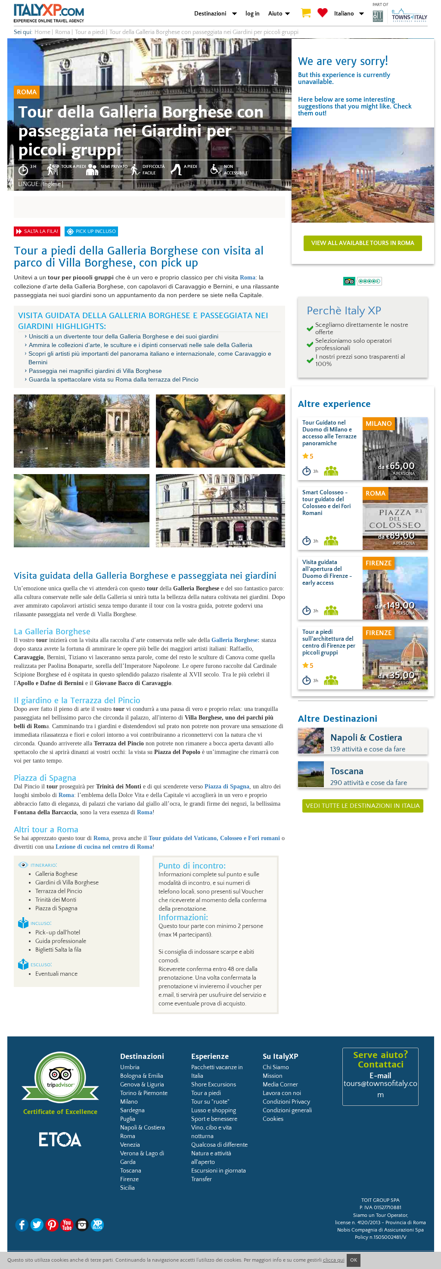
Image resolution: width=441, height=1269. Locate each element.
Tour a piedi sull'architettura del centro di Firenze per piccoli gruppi (328, 642)
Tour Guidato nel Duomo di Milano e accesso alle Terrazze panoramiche (329, 433)
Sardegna (132, 1110)
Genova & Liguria (142, 1084)
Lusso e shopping (213, 1110)
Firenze (129, 1179)
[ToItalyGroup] (400, 15)
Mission (273, 1076)
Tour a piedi (206, 1093)
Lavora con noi (282, 1093)
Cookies (273, 1119)
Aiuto (275, 13)
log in (252, 13)
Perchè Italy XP (344, 310)
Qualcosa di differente (219, 1145)
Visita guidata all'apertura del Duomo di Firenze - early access (327, 572)
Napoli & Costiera (142, 1127)
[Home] (49, 12)
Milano (129, 1101)
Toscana (130, 1170)
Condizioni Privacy (286, 1101)
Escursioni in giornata (218, 1170)
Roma (127, 1136)
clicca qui (334, 1260)
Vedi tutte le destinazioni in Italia (363, 806)
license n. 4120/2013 (357, 1223)
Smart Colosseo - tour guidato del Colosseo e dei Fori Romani (326, 503)
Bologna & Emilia (141, 1076)
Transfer (201, 1179)
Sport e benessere (214, 1119)
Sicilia (127, 1188)
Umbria (130, 1067)
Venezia (130, 1145)
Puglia (127, 1119)
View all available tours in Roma (362, 243)
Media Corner (280, 1084)
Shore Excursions (213, 1084)
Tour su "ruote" (210, 1101)
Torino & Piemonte (144, 1093)
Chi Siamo (276, 1067)
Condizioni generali (287, 1110)
